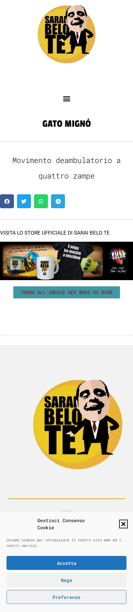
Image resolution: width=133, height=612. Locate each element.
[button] (123, 524)
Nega (66, 580)
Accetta (66, 563)
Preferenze (66, 597)
